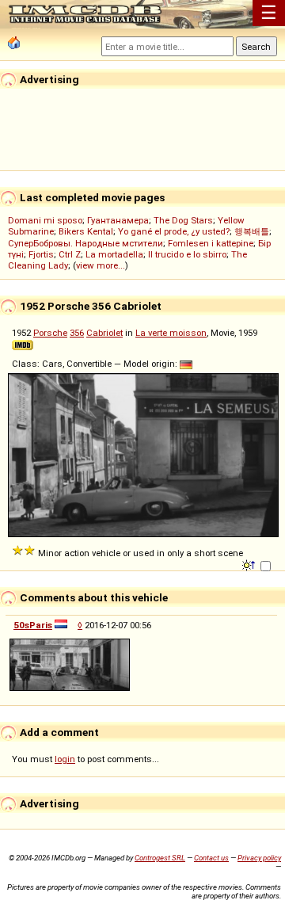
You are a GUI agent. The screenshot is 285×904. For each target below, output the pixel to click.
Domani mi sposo (45, 220)
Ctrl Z (70, 254)
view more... (100, 265)
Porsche (50, 332)
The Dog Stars (183, 220)
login (65, 759)
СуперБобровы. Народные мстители (85, 243)
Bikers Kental (86, 231)
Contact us (211, 857)
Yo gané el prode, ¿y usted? (174, 231)
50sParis (32, 625)
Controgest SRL (160, 857)
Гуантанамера (118, 220)
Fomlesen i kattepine (210, 243)
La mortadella (114, 254)
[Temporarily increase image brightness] (249, 564)
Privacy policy (259, 857)
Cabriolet (104, 332)
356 (77, 332)
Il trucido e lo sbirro (187, 254)
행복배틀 (251, 231)
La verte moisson (171, 332)
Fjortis (41, 254)
